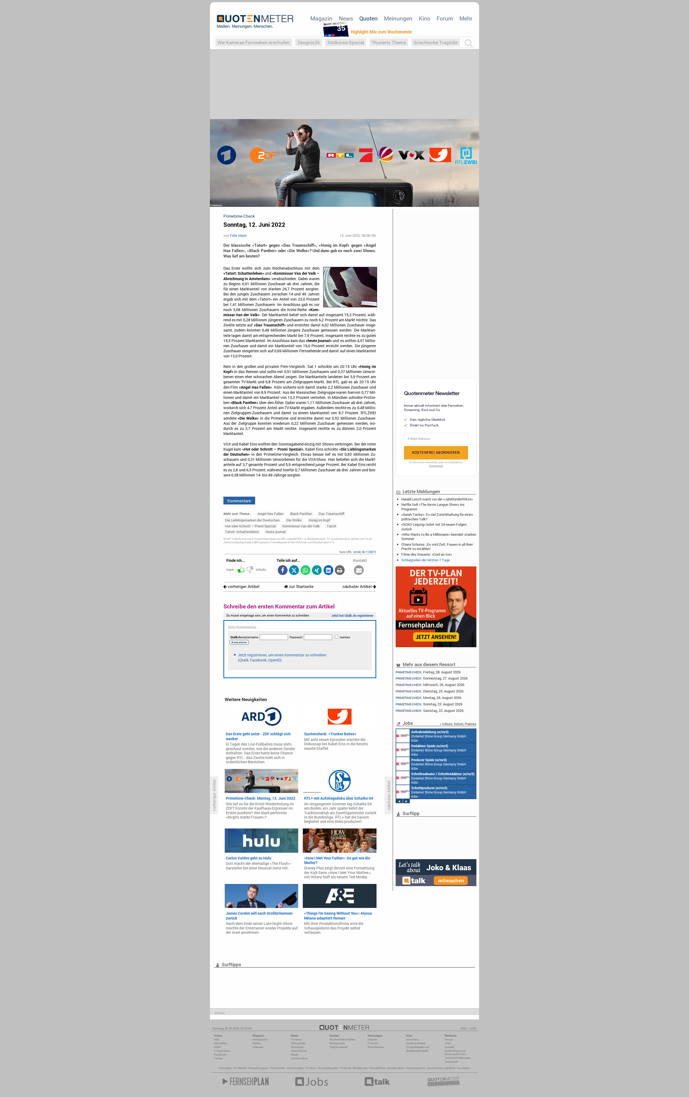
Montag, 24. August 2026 (428, 697)
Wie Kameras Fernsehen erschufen (253, 42)
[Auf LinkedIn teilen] (328, 570)
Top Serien (463, 1068)
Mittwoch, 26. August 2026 (430, 684)
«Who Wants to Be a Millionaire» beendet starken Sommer (438, 536)
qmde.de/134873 (364, 552)
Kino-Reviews (376, 1047)
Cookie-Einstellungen (458, 1058)
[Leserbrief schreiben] (359, 570)
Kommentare (239, 500)
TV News (311, 1068)
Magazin (321, 18)
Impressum (451, 1061)
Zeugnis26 (309, 42)
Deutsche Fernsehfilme (441, 1068)
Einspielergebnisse (417, 1047)
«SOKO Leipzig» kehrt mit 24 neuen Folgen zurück (433, 526)
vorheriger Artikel (243, 586)
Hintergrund (259, 1039)
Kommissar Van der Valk (301, 526)
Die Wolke (294, 520)
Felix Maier (238, 235)
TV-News (296, 1039)
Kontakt (449, 1047)
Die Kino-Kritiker (416, 1043)
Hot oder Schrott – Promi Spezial (250, 526)
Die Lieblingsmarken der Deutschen (252, 520)
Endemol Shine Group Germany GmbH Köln (438, 736)
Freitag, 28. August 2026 (428, 672)
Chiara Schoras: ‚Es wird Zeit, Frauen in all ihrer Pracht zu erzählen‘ (437, 546)
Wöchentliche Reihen (342, 1039)
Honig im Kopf (319, 520)
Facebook (220, 1054)
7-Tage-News (222, 1051)
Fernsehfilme (377, 1068)
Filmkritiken (278, 1068)
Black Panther (301, 513)
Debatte (372, 1039)
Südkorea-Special (346, 42)
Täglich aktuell (338, 1047)
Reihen (256, 1043)
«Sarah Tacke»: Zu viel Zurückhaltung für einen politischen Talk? (437, 516)
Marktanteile (337, 1043)
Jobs (448, 1043)
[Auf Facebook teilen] (282, 570)
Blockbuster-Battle (417, 1051)
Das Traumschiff (331, 513)
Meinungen (398, 18)
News (346, 18)
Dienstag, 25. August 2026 (429, 691)
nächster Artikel (358, 586)
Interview (257, 1047)
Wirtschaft (297, 1047)
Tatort (331, 526)
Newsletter (220, 1043)
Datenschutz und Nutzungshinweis (455, 1052)
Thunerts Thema (389, 42)
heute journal (276, 532)
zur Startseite (301, 586)
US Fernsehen (295, 1068)
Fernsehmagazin (258, 1068)
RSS (216, 1039)
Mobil (217, 1047)
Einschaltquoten (328, 1068)
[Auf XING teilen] (317, 570)
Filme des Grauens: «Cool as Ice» (426, 554)
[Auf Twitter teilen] (294, 570)
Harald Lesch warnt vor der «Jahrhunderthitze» (437, 499)
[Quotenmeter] (255, 21)
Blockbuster (360, 1068)
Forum (445, 18)
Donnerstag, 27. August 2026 (431, 678)
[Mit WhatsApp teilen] (305, 570)
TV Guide (345, 1068)
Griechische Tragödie (436, 42)
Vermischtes (298, 1043)
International (299, 1051)
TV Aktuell (240, 1068)
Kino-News (412, 1039)
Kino (424, 18)
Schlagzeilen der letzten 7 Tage (425, 560)
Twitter (218, 1058)
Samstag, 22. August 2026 (429, 710)
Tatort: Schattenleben (242, 532)
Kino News (225, 1068)
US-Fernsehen (299, 1058)
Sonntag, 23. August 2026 (429, 704)
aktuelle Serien (396, 1068)
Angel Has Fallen (270, 513)
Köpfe (294, 1054)
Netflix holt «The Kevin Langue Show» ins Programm (433, 506)
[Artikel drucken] (340, 570)
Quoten (368, 18)
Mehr (465, 18)
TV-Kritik (373, 1043)
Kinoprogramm (416, 1068)
